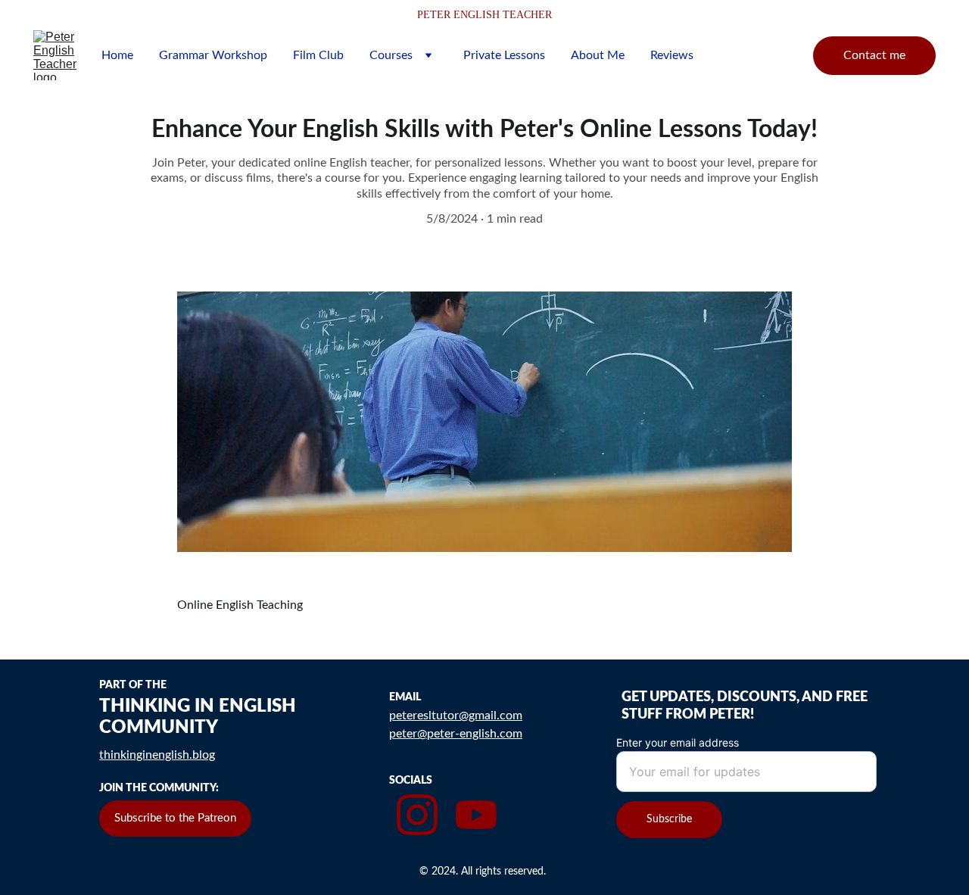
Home (117, 55)
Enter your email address (677, 742)
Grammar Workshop (213, 55)
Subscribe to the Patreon (175, 818)
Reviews (671, 55)
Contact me (874, 55)
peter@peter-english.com (455, 734)
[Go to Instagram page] (417, 814)
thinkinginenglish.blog (157, 755)
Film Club (318, 55)
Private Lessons (504, 55)
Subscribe (669, 819)
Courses (391, 55)
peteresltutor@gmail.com (455, 715)
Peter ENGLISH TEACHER (484, 14)
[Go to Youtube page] (476, 814)
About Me (598, 55)
